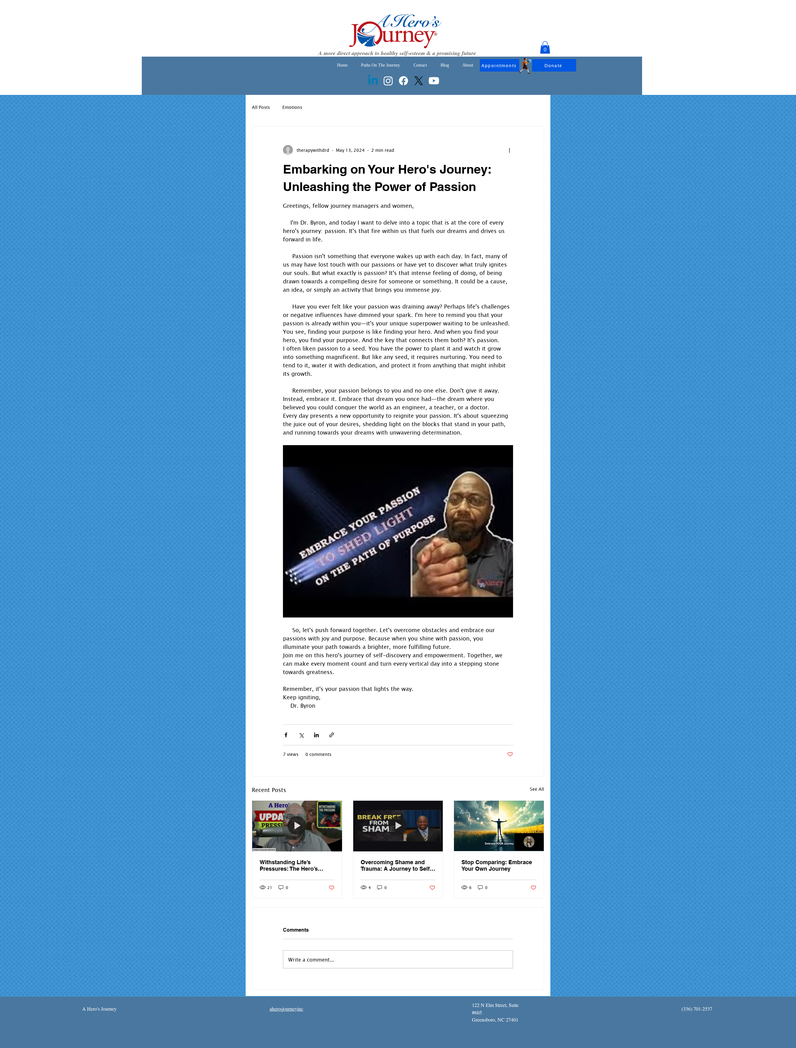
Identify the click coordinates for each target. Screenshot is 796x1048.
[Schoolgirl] (525, 66)
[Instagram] (388, 81)
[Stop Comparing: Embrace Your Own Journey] (499, 826)
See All (537, 789)
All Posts (261, 107)
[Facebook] (403, 81)
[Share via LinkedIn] (316, 735)
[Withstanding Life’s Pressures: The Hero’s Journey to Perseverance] (297, 826)
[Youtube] (434, 81)
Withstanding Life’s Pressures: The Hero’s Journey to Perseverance (293, 865)
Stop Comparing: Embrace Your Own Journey (496, 865)
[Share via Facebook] (286, 735)
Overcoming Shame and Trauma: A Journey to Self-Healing (396, 865)
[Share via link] (332, 735)
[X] (419, 81)
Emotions (292, 107)
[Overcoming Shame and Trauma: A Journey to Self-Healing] (398, 826)
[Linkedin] (373, 81)
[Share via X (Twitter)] (301, 735)
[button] (545, 47)
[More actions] (509, 150)
